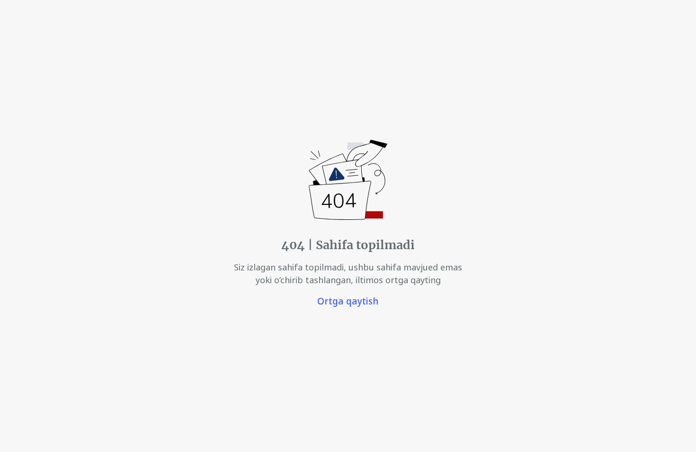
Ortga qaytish (348, 301)
